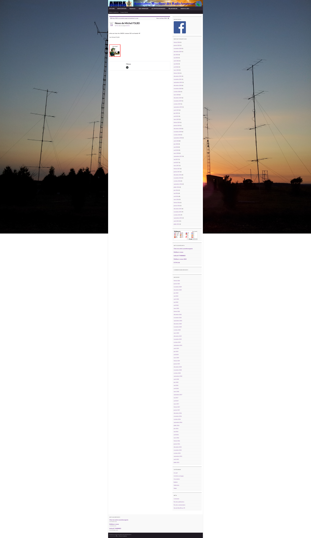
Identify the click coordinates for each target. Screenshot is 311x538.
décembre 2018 (178, 128)
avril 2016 (176, 196)
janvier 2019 (177, 125)
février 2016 (177, 202)
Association (177, 479)
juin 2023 (176, 54)
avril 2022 (176, 67)
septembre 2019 (178, 107)
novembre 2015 (178, 211)
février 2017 (177, 168)
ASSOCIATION (121, 8)
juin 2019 (176, 113)
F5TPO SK (177, 262)
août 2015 (176, 221)
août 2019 (176, 110)
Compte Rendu (124, 12)
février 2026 (177, 42)
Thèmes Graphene (123, 536)
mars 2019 (176, 119)
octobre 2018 (177, 134)
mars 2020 (176, 94)
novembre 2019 (178, 101)
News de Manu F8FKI (161, 18)
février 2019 (177, 122)
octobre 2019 (177, 104)
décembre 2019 (178, 97)
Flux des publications (179, 501)
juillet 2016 (176, 187)
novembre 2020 (178, 88)
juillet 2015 (176, 224)
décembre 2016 (178, 174)
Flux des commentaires (179, 505)
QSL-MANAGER (143, 8)
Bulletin (128, 25)
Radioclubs (176, 485)
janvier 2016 (177, 205)
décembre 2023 (178, 51)
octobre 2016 (177, 181)
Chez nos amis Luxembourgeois (183, 248)
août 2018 (176, 141)
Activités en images (179, 476)
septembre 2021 (178, 82)
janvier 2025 (177, 45)
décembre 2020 (178, 85)
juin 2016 (176, 190)
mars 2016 (176, 199)
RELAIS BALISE (173, 8)
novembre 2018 (178, 131)
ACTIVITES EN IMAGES (158, 8)
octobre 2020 (177, 91)
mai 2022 (176, 64)
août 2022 (176, 60)
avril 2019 (176, 116)
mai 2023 (176, 57)
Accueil (175, 473)
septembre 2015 (178, 218)
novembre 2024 (178, 48)
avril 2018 (176, 150)
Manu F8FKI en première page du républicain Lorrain (125, 18)
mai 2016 (176, 193)
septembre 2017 (178, 156)
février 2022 (177, 73)
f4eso (117, 25)
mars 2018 (176, 153)
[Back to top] (307, 534)
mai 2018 (176, 147)
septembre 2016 (178, 184)
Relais (175, 488)
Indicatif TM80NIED (180, 255)
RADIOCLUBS (185, 8)
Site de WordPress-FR (179, 508)
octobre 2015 (177, 215)
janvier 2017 (177, 171)
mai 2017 (176, 159)
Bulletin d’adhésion (114, 12)
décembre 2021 (178, 76)
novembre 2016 (178, 178)
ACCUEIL (112, 8)
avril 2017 (176, 162)
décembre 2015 (178, 208)
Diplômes (132, 8)
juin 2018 (176, 144)
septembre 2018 (178, 137)
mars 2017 (176, 165)
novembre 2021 (178, 79)
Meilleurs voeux (178, 252)
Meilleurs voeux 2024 (180, 259)
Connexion (176, 498)
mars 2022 (176, 70)
